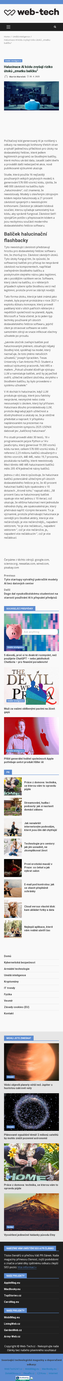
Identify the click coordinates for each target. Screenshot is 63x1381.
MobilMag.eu (12, 1317)
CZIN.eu (42, 1373)
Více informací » (27, 1267)
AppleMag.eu (12, 1282)
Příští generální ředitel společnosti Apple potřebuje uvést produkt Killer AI (31, 736)
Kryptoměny (11, 981)
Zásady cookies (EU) (16, 1007)
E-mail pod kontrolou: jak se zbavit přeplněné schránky (13, 888)
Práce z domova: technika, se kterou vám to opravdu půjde (13, 786)
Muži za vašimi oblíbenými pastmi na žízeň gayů (31, 686)
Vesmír (8, 1000)
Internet (53, 1373)
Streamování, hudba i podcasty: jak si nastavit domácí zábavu (13, 807)
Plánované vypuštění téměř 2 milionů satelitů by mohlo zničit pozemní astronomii (31, 1112)
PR (8, 1177)
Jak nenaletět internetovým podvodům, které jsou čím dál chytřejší (13, 827)
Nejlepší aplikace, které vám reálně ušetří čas (13, 929)
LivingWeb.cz (12, 1323)
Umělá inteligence (13, 61)
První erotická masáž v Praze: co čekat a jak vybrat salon (13, 868)
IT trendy (9, 988)
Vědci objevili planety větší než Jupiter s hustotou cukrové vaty (31, 1062)
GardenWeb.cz (13, 1330)
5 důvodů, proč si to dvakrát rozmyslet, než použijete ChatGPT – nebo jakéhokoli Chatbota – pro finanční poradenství (31, 632)
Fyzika (8, 994)
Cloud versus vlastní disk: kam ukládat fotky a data (13, 909)
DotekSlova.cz (13, 1373)
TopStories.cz (12, 1295)
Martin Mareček (17, 76)
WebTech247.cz (13, 1368)
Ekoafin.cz (29, 1373)
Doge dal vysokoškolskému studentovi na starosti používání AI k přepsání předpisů (31, 593)
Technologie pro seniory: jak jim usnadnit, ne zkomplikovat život (13, 848)
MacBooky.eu (12, 1289)
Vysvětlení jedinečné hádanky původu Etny (31, 1212)
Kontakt (9, 1013)
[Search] (55, 27)
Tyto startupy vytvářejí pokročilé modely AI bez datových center (31, 579)
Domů (7, 956)
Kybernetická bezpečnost (19, 962)
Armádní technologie (17, 968)
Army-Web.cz (12, 1336)
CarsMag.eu (11, 1301)
